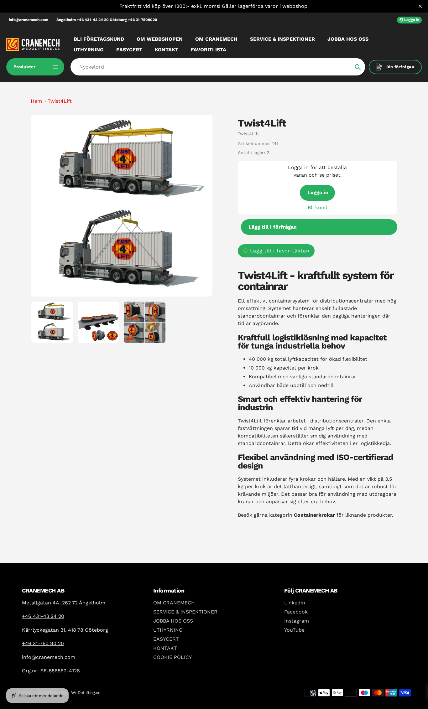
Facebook (296, 612)
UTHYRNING (168, 630)
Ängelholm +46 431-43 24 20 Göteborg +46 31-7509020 (106, 20)
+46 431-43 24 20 (43, 616)
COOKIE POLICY (172, 657)
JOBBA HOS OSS (173, 621)
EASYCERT (166, 639)
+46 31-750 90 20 (43, 643)
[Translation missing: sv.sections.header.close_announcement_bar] (420, 6)
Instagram (296, 621)
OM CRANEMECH (174, 603)
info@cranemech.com (28, 20)
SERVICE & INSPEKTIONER (185, 612)
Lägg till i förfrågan (272, 227)
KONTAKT (165, 648)
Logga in (317, 192)
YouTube (294, 630)
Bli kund (317, 207)
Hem (36, 101)
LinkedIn (294, 603)
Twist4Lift (60, 101)
